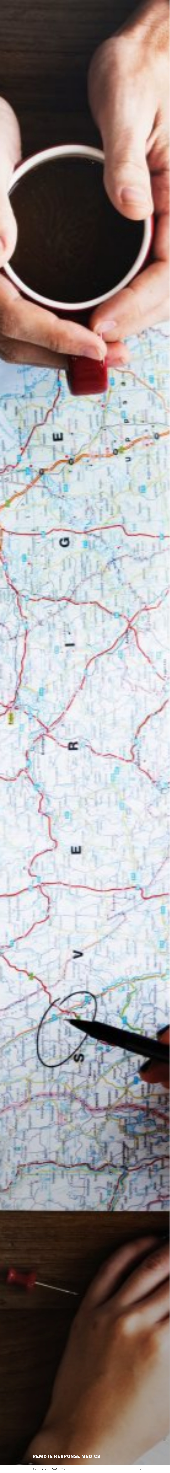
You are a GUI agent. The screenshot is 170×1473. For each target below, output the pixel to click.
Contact (64, 1469)
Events (44, 1469)
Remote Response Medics (66, 1456)
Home (34, 1469)
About (54, 1469)
